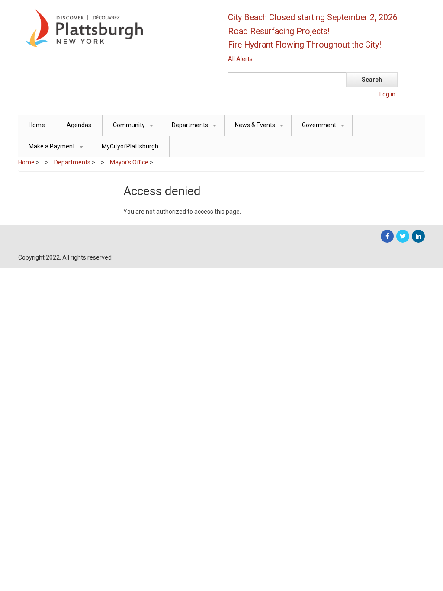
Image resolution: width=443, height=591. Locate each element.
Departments (196, 129)
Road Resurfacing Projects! (279, 31)
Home (37, 125)
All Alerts (240, 58)
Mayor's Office (129, 162)
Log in (387, 94)
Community (135, 129)
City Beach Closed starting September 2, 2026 (313, 17)
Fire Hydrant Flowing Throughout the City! (304, 45)
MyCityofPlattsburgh (130, 146)
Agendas (79, 125)
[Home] (115, 27)
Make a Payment (58, 150)
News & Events (261, 129)
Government (325, 129)
